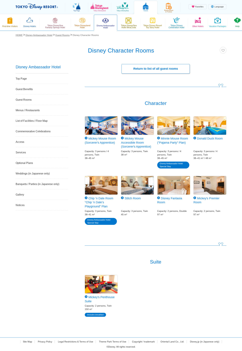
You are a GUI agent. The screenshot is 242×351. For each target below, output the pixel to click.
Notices (20, 205)
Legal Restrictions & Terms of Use (75, 341)
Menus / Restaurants (28, 110)
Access (20, 141)
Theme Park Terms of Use (112, 341)
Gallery (20, 194)
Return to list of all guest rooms (155, 68)
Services (21, 152)
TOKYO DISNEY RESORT (37, 7)
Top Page (21, 78)
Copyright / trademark (143, 341)
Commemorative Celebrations (33, 131)
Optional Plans (24, 163)
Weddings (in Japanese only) (33, 173)
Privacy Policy (45, 341)
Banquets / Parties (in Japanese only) (37, 184)
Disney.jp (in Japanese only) (204, 341)
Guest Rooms (24, 99)
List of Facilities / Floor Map (32, 120)
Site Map (27, 341)
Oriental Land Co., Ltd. (172, 341)
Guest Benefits (24, 89)
